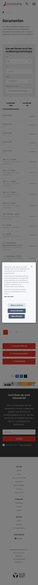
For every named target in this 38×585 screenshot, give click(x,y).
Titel (7, 66)
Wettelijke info (19, 562)
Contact (19, 521)
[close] (32, 266)
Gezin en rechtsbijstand (19, 478)
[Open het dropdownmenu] (33, 4)
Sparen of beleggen (19, 485)
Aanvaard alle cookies (16, 311)
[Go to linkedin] (22, 376)
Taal (7, 57)
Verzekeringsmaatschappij (12, 86)
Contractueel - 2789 (10, 104)
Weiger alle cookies (16, 316)
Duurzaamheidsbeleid (19, 559)
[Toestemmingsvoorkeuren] (8, 581)
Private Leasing (19, 493)
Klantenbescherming (19, 528)
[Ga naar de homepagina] (13, 4)
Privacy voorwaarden (25, 445)
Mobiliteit (19, 471)
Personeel (19, 507)
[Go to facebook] (17, 376)
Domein (7, 76)
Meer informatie (8, 297)
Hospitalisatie (19, 482)
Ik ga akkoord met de (19, 445)
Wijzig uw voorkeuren (17, 305)
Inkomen (19, 510)
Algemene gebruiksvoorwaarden (19, 550)
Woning (19, 474)
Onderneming (19, 503)
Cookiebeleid (19, 556)
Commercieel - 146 (27, 104)
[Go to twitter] (26, 376)
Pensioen (19, 489)
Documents (19, 524)
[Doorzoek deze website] (27, 4)
